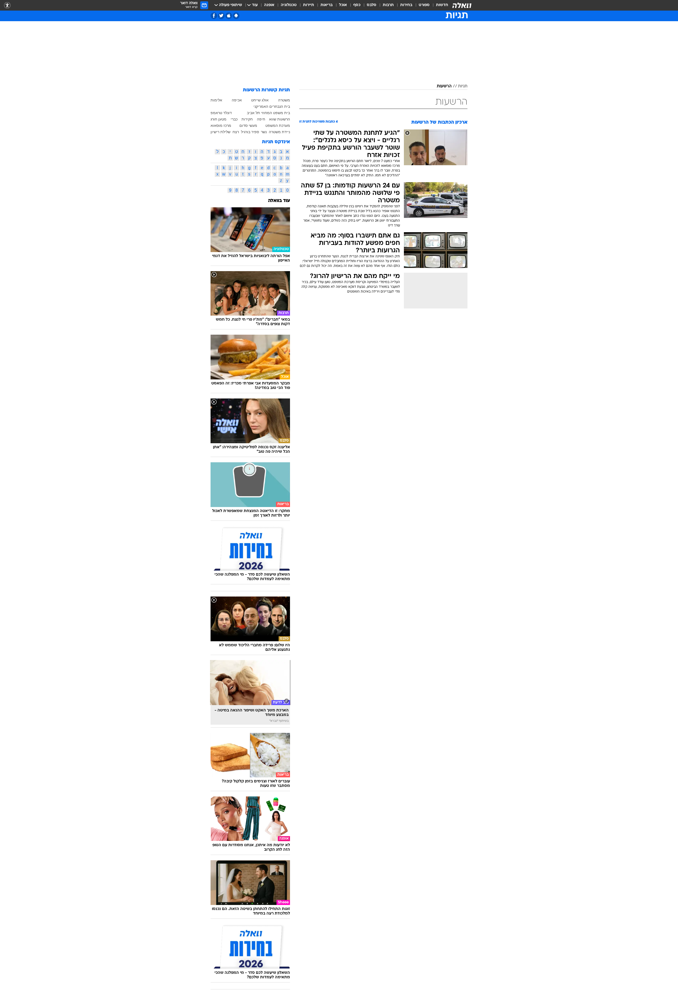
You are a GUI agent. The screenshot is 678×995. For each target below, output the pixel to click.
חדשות (442, 5)
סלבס (371, 5)
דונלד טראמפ (221, 113)
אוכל (343, 5)
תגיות (462, 86)
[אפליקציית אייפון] (228, 15)
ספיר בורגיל (250, 132)
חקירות (247, 119)
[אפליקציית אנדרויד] (236, 15)
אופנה (269, 5)
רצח (236, 132)
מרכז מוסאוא (221, 125)
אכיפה (237, 100)
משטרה (284, 100)
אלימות (216, 100)
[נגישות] (7, 5)
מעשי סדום (248, 125)
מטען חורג (218, 119)
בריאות (326, 5)
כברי (234, 119)
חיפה (261, 119)
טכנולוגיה (289, 5)
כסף (356, 5)
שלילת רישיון (220, 132)
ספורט (424, 5)
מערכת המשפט (277, 125)
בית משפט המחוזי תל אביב (268, 113)
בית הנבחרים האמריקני (271, 106)
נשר (264, 132)
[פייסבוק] (214, 15)
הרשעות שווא (279, 119)
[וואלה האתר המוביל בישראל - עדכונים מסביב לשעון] (461, 5)
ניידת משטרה (279, 132)
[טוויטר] (221, 15)
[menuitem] (439, 5)
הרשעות (444, 86)
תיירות (308, 5)
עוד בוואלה (279, 201)
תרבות (388, 5)
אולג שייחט (260, 100)
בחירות (406, 5)
